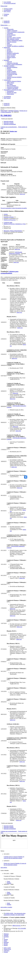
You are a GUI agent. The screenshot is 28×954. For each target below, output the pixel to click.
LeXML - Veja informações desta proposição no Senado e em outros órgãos (14, 914)
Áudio (8, 881)
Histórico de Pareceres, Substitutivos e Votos (15, 224)
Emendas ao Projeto (9, 217)
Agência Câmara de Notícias (14, 81)
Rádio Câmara (10, 82)
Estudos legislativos (11, 73)
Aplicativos (6, 950)
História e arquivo (11, 57)
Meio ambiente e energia (13, 39)
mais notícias (4, 867)
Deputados (6, 60)
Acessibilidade (7, 10)
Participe (9, 78)
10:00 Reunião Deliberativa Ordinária (15, 252)
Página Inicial (4, 110)
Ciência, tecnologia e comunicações (15, 32)
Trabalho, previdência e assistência (15, 46)
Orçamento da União (12, 74)
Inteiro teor (13, 131)
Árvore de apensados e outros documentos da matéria (14, 208)
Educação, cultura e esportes (14, 37)
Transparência (10, 91)
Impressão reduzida (8, 121)
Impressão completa (8, 122)
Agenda (9, 49)
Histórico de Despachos (9, 219)
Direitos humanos (11, 35)
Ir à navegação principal (9, 3)
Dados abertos (10, 94)
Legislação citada (8, 222)
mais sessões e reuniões (6, 907)
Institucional (7, 47)
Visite (8, 58)
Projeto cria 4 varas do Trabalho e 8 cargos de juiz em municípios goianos (15, 864)
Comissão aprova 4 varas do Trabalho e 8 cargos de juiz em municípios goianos (14, 857)
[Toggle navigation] (8, 25)
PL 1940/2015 (6, 115)
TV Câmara (10, 84)
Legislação (9, 75)
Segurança (9, 44)
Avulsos (6, 214)
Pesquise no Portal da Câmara (8, 107)
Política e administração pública (14, 40)
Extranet (6, 952)
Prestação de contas (11, 92)
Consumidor (10, 33)
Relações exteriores (11, 42)
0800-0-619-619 (16, 925)
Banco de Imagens (11, 85)
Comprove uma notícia (12, 88)
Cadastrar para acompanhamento (9, 127)
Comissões (9, 70)
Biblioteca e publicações (13, 53)
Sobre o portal (7, 947)
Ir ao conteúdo (7, 2)
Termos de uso (7, 949)
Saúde (8, 43)
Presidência (9, 51)
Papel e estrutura (11, 56)
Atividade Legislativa (9, 65)
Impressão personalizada (10, 124)
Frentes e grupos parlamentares (14, 64)
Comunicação (7, 80)
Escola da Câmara (11, 54)
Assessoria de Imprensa (12, 87)
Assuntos (6, 27)
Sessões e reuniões (11, 71)
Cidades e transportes (12, 30)
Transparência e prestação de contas (12, 89)
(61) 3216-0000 (22, 928)
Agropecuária (10, 29)
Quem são (9, 61)
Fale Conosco (7, 11)
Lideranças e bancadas (12, 63)
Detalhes (9, 883)
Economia (9, 36)
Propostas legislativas (12, 67)
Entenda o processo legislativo (14, 77)
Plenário (9, 68)
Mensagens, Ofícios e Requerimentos (13, 230)
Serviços (9, 50)
